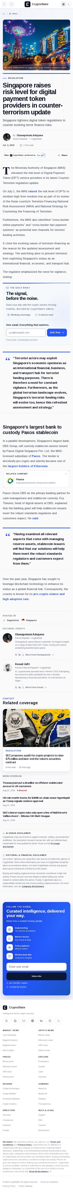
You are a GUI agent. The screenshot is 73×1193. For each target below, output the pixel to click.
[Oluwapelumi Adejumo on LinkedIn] (20, 655)
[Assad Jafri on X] (16, 687)
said (35, 518)
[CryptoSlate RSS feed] (58, 1021)
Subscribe (36, 976)
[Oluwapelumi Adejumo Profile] (7, 137)
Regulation (15, 78)
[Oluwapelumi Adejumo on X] (16, 655)
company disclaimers (33, 886)
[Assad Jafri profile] (7, 667)
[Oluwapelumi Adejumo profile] (7, 638)
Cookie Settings (25, 1186)
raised (32, 191)
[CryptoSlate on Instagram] (50, 1021)
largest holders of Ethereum (28, 466)
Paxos (36, 456)
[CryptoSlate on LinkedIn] (41, 1021)
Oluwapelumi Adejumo (30, 135)
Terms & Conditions (49, 1182)
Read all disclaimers (39, 1171)
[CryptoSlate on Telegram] (32, 1021)
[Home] (4, 14)
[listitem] (11, 620)
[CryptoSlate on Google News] (15, 1021)
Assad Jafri (22, 664)
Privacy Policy (25, 1145)
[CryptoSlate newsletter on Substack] (24, 1021)
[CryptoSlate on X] (6, 1021)
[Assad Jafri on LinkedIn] (20, 687)
